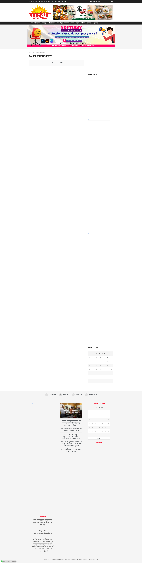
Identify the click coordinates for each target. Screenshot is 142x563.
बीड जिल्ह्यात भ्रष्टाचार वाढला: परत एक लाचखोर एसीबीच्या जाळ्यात (71, 429)
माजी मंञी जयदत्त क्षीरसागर (40, 52)
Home (30, 52)
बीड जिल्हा (41, 1)
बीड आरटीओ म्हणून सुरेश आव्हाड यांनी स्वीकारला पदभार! (71, 450)
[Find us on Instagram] (107, 1)
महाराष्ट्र (36, 1)
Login (112, 1)
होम (29, 1)
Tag (33, 52)
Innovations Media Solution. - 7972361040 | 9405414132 (86, 559)
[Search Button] (112, 23)
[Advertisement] (100, 60)
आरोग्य (53, 1)
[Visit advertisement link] (83, 12)
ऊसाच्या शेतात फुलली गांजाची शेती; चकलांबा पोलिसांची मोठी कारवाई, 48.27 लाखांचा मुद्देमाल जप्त (71, 423)
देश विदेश (45, 1)
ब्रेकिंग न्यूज (32, 1)
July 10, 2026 (71, 416)
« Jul (89, 384)
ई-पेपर (65, 1)
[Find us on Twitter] (103, 1)
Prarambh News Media (56, 559)
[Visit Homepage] (40, 12)
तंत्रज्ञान (62, 1)
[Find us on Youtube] (105, 1)
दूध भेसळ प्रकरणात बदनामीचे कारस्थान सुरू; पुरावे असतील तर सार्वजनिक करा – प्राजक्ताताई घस (71, 436)
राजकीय (49, 1)
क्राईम (56, 1)
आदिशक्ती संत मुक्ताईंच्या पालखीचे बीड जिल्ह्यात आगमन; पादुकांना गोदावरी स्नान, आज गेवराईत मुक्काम (71, 443)
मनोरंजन (59, 1)
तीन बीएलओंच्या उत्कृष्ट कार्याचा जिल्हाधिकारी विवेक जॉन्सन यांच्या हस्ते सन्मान (71, 412)
